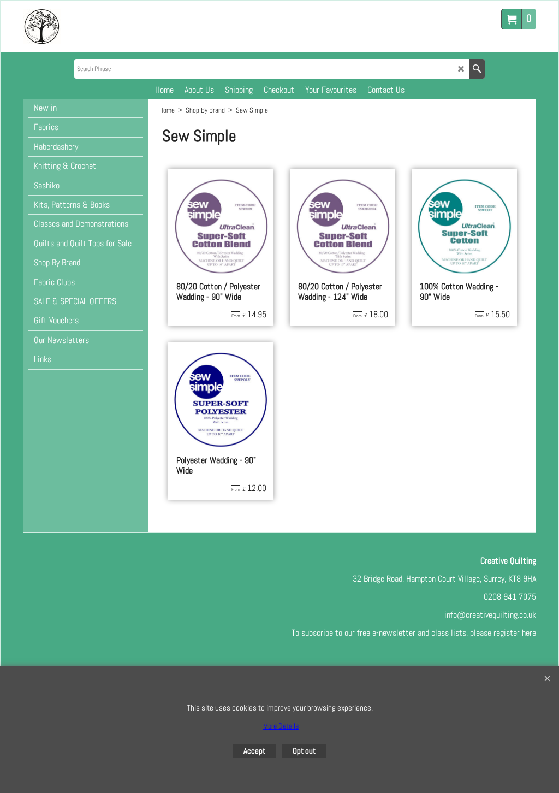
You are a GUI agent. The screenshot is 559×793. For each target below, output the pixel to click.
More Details (281, 726)
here (529, 632)
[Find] (477, 69)
